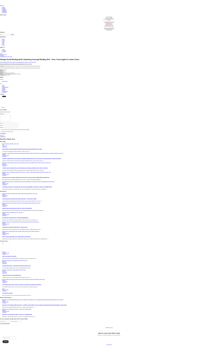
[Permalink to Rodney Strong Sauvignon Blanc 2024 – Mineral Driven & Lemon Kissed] (20, 231)
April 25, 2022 (5, 281)
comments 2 (4, 263)
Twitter (3, 49)
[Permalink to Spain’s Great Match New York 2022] (6, 250)
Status (3, 42)
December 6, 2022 (5, 155)
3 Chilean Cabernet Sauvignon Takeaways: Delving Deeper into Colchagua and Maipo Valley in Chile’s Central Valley (25, 167)
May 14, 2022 (4, 164)
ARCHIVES (4, 11)
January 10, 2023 (5, 301)
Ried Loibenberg (5, 87)
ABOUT (4, 8)
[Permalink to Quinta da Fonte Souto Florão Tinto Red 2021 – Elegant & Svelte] (20, 221)
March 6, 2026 (5, 195)
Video (3, 44)
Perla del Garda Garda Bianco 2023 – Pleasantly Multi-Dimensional (15, 217)
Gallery (3, 40)
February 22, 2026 (5, 233)
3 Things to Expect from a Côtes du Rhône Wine (11, 275)
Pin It (3, 107)
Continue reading (109, 344)
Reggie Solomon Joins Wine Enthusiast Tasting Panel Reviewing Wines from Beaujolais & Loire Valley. (22, 149)
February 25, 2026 (5, 223)
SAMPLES (4, 10)
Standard (3, 154)
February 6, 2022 (5, 289)
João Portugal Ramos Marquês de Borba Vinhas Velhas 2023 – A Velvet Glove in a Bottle (19, 198)
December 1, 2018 (3, 54)
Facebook (4, 50)
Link (3, 43)
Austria (3, 86)
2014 (3, 85)
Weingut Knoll (5, 91)
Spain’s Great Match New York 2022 (9, 256)
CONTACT (4, 12)
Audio (3, 45)
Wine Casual (109, 2)
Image (3, 39)
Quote (3, 41)
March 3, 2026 (5, 205)
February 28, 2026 (5, 214)
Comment (2, 113)
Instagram (4, 51)
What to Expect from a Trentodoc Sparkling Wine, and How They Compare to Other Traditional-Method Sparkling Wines (26, 177)
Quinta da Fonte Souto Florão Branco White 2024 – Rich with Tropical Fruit (17, 208)
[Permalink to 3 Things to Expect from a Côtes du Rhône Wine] (14, 269)
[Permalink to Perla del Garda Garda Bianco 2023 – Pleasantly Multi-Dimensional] (12, 212)
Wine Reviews (4, 81)
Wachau (3, 90)
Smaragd (3, 89)
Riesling (3, 88)
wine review (4, 92)
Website (1, 127)
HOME (3, 7)
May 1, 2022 (4, 271)
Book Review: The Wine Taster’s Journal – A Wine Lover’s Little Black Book (17, 314)
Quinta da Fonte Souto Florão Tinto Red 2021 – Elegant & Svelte (14, 227)
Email (1, 125)
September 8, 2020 (5, 311)
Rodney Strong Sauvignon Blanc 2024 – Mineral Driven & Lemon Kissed (16, 236)
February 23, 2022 (5, 174)
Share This (2, 94)
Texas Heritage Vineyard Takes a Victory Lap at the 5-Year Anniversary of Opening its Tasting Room (21, 284)
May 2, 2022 (4, 262)
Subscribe (5, 341)
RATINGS (4, 9)
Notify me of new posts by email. (7, 131)
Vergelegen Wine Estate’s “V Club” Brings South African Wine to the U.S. (16, 265)
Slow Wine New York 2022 (7, 293)
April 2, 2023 (4, 145)
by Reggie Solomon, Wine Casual (6, 56)
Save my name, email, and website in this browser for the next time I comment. (15, 129)
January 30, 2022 (5, 183)
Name (1, 123)
